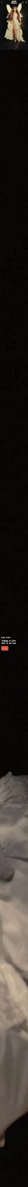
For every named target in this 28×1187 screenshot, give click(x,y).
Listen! (4, 648)
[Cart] (26, 2)
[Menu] (1, 2)
